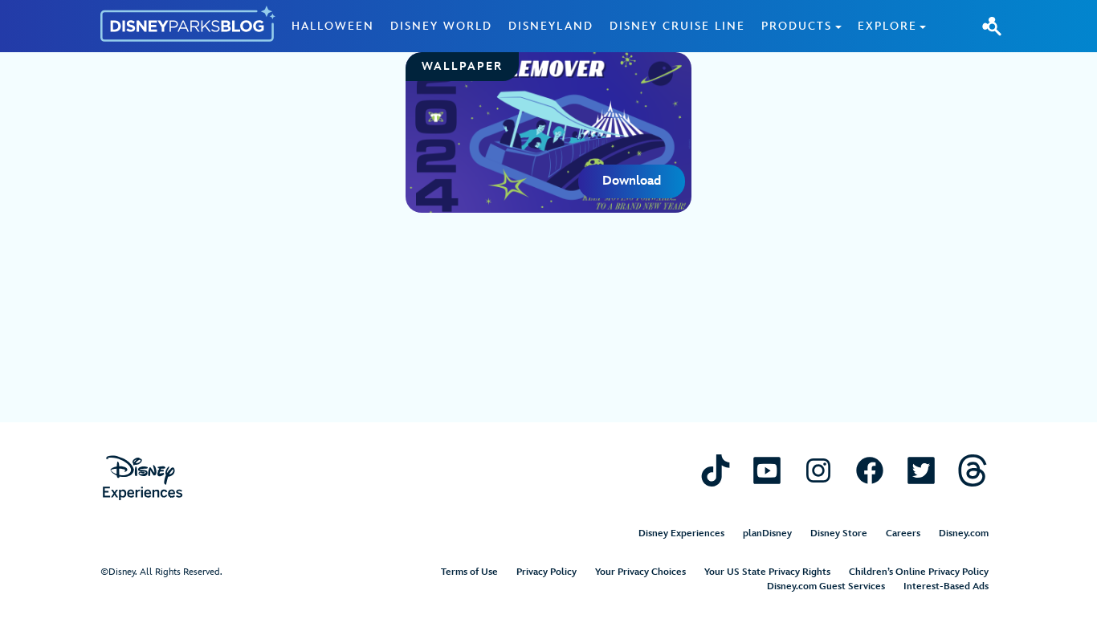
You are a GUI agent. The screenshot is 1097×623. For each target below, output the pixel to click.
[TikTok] (715, 470)
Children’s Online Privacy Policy (919, 572)
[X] (921, 470)
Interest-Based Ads (946, 586)
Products (796, 26)
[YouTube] (767, 470)
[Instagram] (818, 470)
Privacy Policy (546, 572)
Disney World (441, 26)
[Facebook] (870, 470)
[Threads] (972, 470)
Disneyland (550, 26)
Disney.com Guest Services (826, 586)
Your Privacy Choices (640, 572)
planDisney (767, 533)
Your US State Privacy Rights (767, 572)
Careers (903, 533)
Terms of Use (469, 572)
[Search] (991, 25)
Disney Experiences (681, 533)
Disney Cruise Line (677, 26)
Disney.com (964, 533)
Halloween (333, 26)
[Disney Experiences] (142, 478)
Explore (887, 26)
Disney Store (838, 533)
